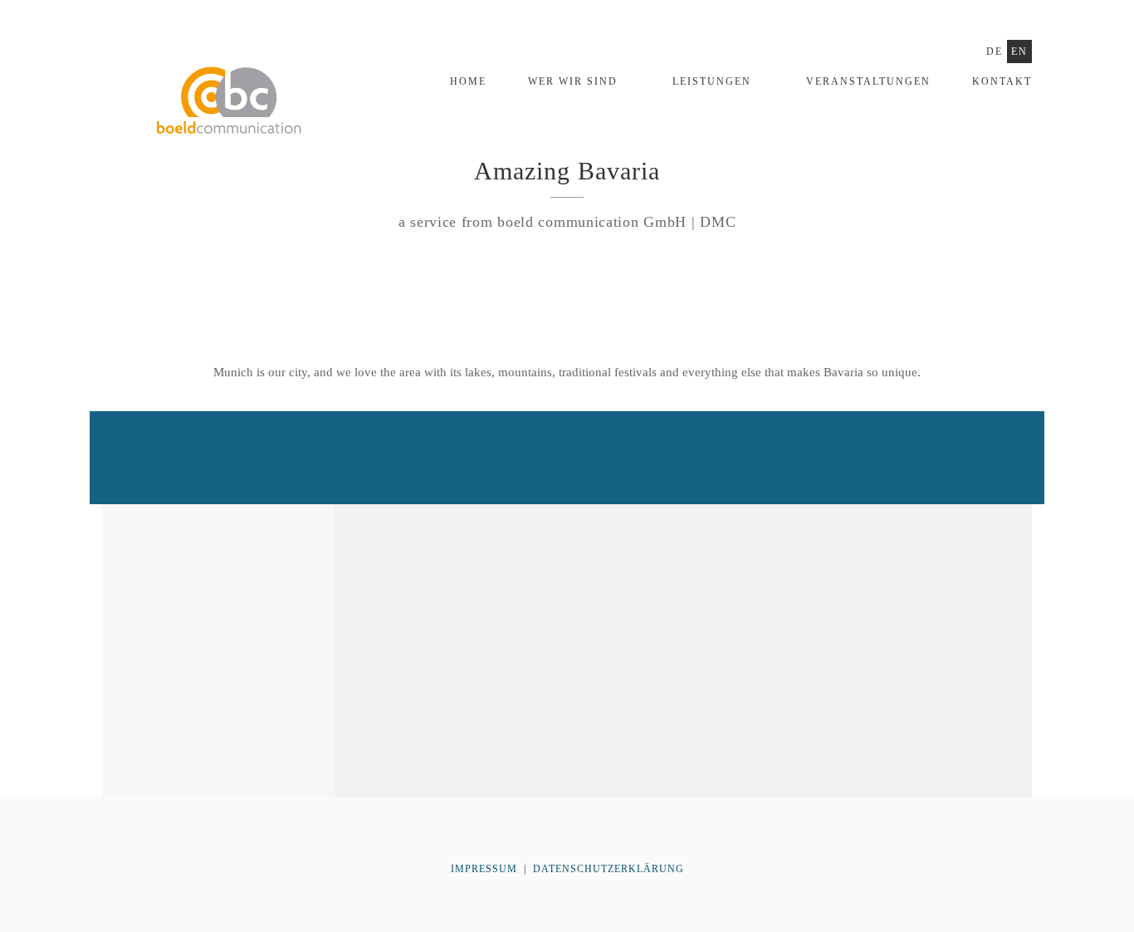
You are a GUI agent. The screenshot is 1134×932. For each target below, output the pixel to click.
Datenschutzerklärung (608, 869)
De (994, 51)
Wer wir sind (573, 81)
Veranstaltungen (868, 81)
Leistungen (711, 81)
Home (468, 81)
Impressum (486, 869)
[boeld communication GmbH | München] (226, 115)
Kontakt (1002, 81)
